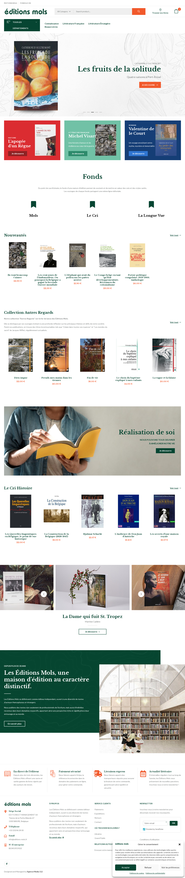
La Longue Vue (151, 215)
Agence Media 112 (35, 871)
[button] (179, 844)
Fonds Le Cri (25, 3)
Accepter (126, 867)
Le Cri (92, 215)
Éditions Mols (10, 3)
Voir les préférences (170, 867)
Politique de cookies (137, 873)
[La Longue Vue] (151, 204)
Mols (33, 215)
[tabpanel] (92, 74)
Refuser (148, 867)
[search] (138, 11)
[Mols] (33, 204)
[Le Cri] (92, 204)
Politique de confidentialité (155, 873)
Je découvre (33, 89)
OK (173, 823)
